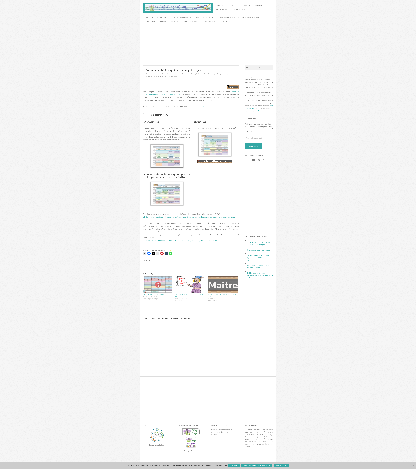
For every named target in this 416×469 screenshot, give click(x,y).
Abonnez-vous (253, 146)
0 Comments (172, 76)
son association (157, 445)
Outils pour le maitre (248, 17)
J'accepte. (234, 465)
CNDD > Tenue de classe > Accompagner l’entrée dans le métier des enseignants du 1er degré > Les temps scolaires (189, 217)
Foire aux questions (253, 5)
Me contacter (233, 5)
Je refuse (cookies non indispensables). (257, 465)
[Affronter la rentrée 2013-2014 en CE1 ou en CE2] (190, 284)
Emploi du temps (182, 74)
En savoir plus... (281, 465)
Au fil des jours (223, 10)
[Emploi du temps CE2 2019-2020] (158, 284)
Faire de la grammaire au (157, 17)
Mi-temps (192, 74)
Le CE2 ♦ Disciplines (225, 17)
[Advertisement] (208, 41)
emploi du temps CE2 (199, 106)
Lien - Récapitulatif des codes (190, 451)
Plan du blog (240, 10)
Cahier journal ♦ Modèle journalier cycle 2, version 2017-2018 (260, 275)
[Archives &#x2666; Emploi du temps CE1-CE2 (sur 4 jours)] (223, 284)
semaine (158, 76)
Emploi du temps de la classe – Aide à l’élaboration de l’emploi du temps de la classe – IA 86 (180, 240)
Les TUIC (174, 22)
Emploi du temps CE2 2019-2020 (153, 294)
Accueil (219, 5)
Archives (226, 22)
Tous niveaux (211, 22)
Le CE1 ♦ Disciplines (203, 17)
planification (150, 76)
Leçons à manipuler (182, 17)
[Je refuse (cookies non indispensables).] (413, 465)
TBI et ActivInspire (191, 22)
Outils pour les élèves (156, 22)
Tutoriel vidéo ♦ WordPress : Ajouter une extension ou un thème (258, 257)
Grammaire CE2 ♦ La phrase (258, 250)
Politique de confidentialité (221, 429)
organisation (223, 74)
